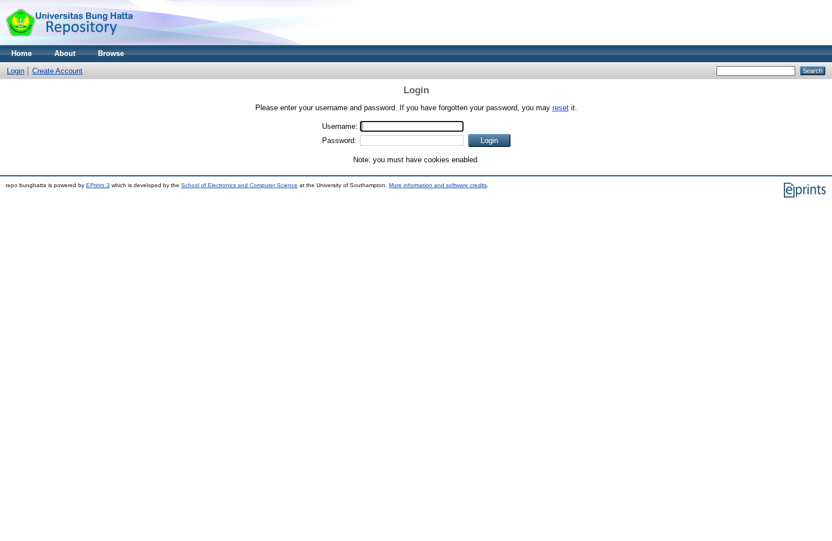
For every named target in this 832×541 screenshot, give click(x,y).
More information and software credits (438, 185)
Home (21, 53)
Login (15, 71)
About (64, 53)
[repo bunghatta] (69, 42)
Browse (111, 53)
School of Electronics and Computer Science (239, 185)
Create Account (57, 71)
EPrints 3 (98, 185)
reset (560, 107)
